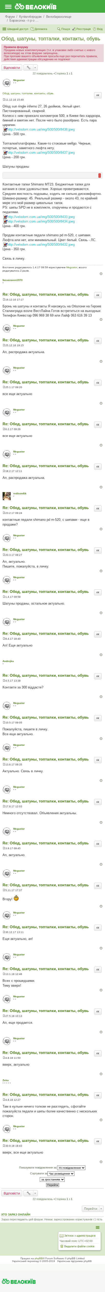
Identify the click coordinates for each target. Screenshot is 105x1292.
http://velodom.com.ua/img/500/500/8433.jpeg (41, 217)
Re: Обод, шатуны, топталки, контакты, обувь (46, 294)
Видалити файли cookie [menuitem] (79, 1246)
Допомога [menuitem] (41, 28)
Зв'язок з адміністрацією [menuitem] (80, 1235)
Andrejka (8, 661)
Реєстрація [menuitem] (83, 28)
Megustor (19, 80)
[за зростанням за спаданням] (52, 1179)
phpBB (39, 1258)
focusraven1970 (13, 280)
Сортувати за (38, 1173)
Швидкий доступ (17, 28)
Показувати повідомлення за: (38, 1167)
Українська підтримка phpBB (74, 1261)
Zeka (6, 1080)
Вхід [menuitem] (99, 28)
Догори (101, 273)
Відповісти (12, 67)
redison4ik (20, 493)
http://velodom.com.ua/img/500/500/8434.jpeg (41, 221)
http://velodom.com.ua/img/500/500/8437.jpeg (41, 152)
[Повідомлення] (4, 99)
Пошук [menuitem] (65, 28)
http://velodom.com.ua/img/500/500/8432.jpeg (41, 244)
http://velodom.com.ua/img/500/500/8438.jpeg (41, 129)
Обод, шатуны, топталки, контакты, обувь (50, 38)
